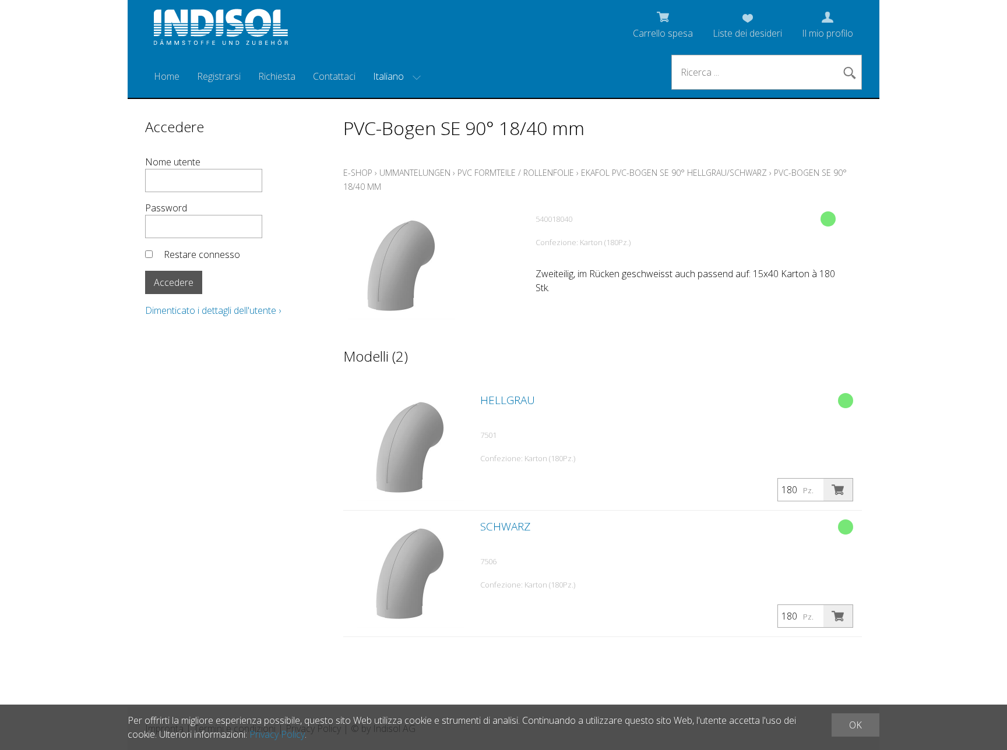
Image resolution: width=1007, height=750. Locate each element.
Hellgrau (507, 400)
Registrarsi (219, 76)
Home (166, 76)
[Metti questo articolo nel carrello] (838, 490)
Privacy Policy (277, 734)
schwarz (505, 526)
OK (855, 725)
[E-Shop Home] (221, 30)
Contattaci (334, 76)
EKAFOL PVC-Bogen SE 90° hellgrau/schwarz (674, 172)
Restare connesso (202, 254)
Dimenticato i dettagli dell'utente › (213, 310)
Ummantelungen (414, 172)
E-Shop (357, 172)
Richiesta (276, 76)
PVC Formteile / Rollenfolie (515, 172)
